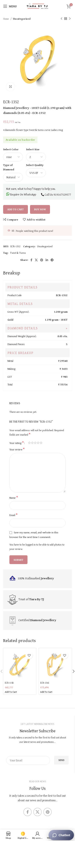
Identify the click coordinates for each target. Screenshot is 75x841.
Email (13, 515)
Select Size (32, 149)
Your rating (16, 442)
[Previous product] (61, 19)
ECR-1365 (44, 682)
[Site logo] (37, 6)
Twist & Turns (18, 253)
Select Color (11, 149)
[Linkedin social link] (46, 260)
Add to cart (15, 209)
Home (6, 19)
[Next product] (70, 19)
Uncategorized (22, 19)
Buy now (40, 209)
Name (13, 498)
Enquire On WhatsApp (23, 194)
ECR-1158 (9, 682)
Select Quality (35, 165)
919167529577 (62, 194)
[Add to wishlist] (29, 655)
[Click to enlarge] (10, 87)
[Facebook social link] (31, 260)
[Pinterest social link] (41, 260)
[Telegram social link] (52, 260)
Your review (17, 449)
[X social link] (36, 260)
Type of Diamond (8, 167)
